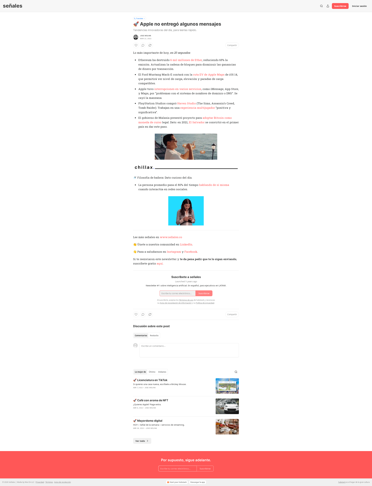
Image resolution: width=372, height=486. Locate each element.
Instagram (174, 251)
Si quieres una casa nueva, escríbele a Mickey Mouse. (159, 384)
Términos (49, 482)
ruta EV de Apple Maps (209, 74)
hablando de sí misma (214, 185)
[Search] (321, 6)
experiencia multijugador (197, 107)
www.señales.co (171, 237)
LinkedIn (186, 244)
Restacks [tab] (154, 335)
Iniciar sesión (359, 6)
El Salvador (197, 122)
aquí (160, 263)
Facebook (190, 251)
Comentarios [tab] (141, 335)
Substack (342, 482)
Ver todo (140, 440)
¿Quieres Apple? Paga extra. (147, 404)
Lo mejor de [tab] (140, 372)
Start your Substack (178, 482)
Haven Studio (186, 103)
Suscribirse (340, 6)
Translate (139, 18)
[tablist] (146, 335)
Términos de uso (186, 300)
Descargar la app (197, 482)
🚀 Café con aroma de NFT (150, 400)
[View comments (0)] (143, 45)
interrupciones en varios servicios (177, 89)
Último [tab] (152, 372)
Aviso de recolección (62, 482)
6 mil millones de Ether (186, 60)
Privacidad (40, 482)
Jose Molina (145, 36)
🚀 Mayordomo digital (147, 420)
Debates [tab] (162, 372)
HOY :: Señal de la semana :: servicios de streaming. (159, 424)
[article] (186, 386)
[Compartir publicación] (328, 6)
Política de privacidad (205, 303)
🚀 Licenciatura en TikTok (150, 380)
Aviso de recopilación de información (176, 303)
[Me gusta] (136, 45)
